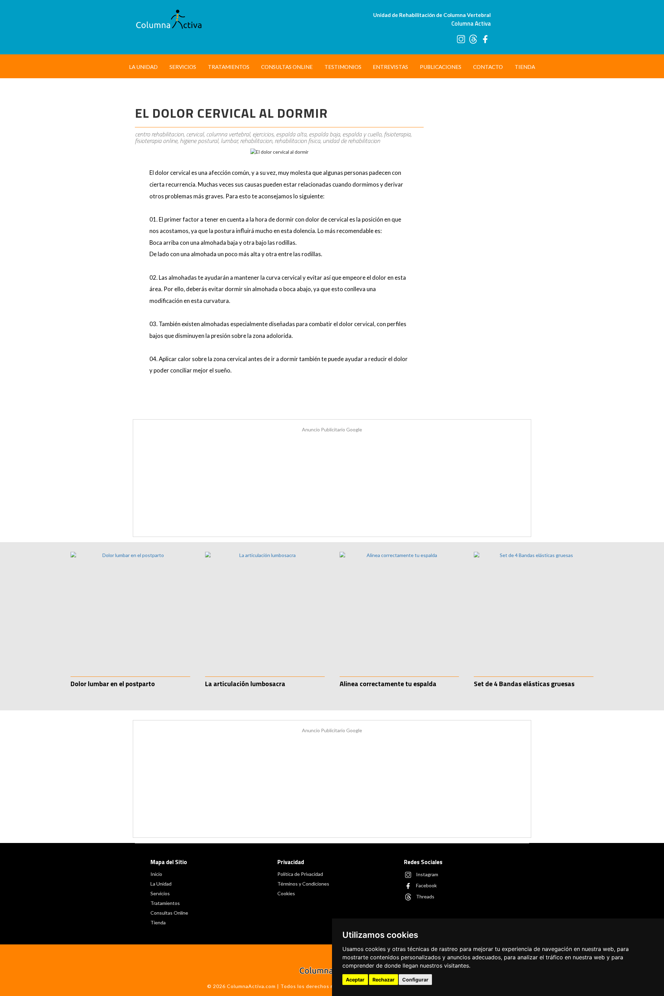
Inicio (156, 874)
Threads (424, 896)
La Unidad (143, 67)
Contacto (488, 67)
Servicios (182, 67)
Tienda (525, 67)
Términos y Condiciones (303, 884)
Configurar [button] (415, 979)
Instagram (426, 874)
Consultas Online (287, 67)
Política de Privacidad (300, 874)
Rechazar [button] (383, 979)
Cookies (286, 893)
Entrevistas (390, 67)
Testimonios (342, 67)
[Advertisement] (480, 196)
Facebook (426, 885)
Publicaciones (440, 67)
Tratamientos (228, 67)
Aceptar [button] (355, 979)
